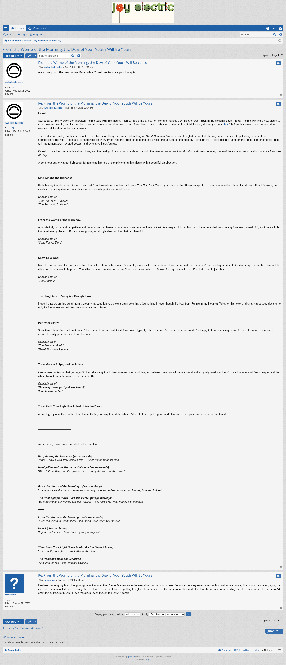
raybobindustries (14, 82)
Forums (19, 28)
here (226, 124)
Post (11, 56)
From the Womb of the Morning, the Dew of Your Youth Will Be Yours (67, 49)
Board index (14, 650)
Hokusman (11, 594)
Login (24, 34)
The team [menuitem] (226, 650)
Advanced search (280, 34)
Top (281, 95)
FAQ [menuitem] (269, 29)
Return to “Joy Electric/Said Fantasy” (24, 628)
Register (38, 34)
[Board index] (143, 12)
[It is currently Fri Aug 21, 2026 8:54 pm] (279, 40)
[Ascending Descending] (175, 614)
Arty (147, 659)
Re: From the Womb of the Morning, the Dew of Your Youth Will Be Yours (95, 103)
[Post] (39, 67)
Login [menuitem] (275, 29)
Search (10, 34)
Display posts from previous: (110, 614)
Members (38, 28)
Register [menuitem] (281, 29)
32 (13, 87)
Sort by (145, 614)
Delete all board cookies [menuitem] (248, 650)
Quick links (6, 29)
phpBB (131, 656)
